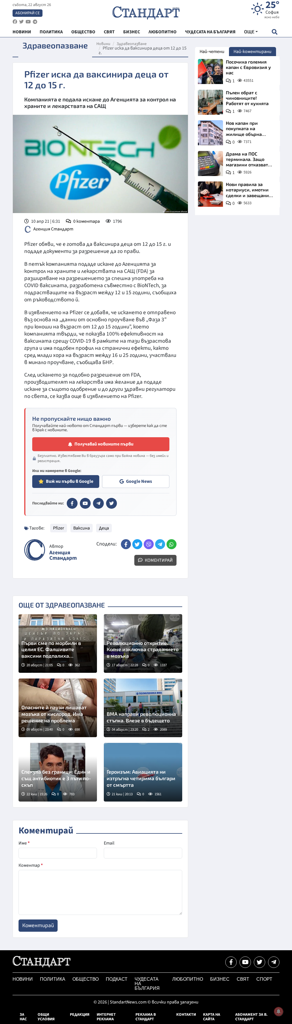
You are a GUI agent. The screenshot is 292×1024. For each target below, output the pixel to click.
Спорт (264, 979)
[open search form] (274, 31)
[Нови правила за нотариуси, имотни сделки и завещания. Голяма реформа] (210, 194)
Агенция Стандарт (53, 229)
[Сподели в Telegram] (160, 544)
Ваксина (81, 528)
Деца (104, 528)
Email (109, 843)
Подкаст (116, 979)
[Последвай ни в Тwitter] (259, 962)
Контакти (186, 1014)
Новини (103, 44)
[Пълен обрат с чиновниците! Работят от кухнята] (210, 102)
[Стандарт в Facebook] (72, 503)
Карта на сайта (211, 1017)
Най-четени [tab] (212, 51)
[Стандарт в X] (111, 503)
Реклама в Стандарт (145, 1017)
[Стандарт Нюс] (41, 966)
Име (24, 843)
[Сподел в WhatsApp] (172, 544)
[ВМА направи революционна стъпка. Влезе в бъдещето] (143, 707)
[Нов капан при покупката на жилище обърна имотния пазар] (210, 132)
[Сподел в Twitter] (137, 544)
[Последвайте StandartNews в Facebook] (15, 21)
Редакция (80, 1014)
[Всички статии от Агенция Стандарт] (34, 550)
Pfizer (58, 528)
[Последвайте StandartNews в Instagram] (21, 21)
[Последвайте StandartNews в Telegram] (35, 21)
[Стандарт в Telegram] (98, 503)
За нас (23, 1017)
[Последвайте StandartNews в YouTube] (28, 21)
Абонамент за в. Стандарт (251, 1017)
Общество (85, 979)
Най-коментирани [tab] (252, 51)
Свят (243, 979)
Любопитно (187, 979)
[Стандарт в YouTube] (85, 503)
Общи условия (46, 1017)
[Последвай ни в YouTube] (245, 962)
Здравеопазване (132, 44)
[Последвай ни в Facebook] (231, 962)
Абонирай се (27, 13)
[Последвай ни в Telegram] (273, 962)
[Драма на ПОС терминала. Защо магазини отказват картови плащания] (210, 163)
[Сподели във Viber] (149, 544)
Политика (52, 979)
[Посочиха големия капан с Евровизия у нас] (210, 71)
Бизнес (220, 979)
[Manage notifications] (278, 1011)
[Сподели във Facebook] (126, 544)
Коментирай (158, 560)
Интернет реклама (106, 1017)
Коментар (31, 865)
